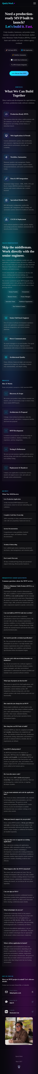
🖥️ (19, 1067)
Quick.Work (7, 3)
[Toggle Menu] (34, 3)
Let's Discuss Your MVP (19, 73)
